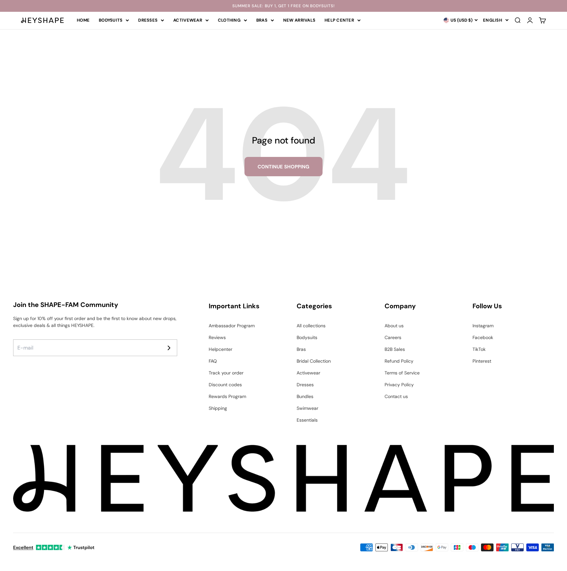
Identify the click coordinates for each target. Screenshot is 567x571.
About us (394, 326)
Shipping (218, 408)
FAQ (213, 361)
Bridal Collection (314, 361)
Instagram (483, 326)
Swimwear (307, 408)
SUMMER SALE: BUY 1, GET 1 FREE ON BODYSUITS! (283, 6)
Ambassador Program (232, 326)
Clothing (229, 20)
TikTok (479, 349)
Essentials (307, 420)
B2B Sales (395, 349)
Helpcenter (220, 349)
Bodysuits (110, 20)
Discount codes (225, 385)
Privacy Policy (399, 385)
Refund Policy (399, 361)
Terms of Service (402, 373)
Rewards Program (227, 396)
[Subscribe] (169, 348)
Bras (261, 20)
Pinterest (481, 361)
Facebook (482, 337)
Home (83, 20)
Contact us (396, 396)
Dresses (148, 20)
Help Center (339, 20)
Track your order (226, 373)
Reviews (217, 337)
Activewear (187, 20)
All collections (311, 326)
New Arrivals (299, 20)
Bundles (305, 396)
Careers (393, 337)
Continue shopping (283, 166)
